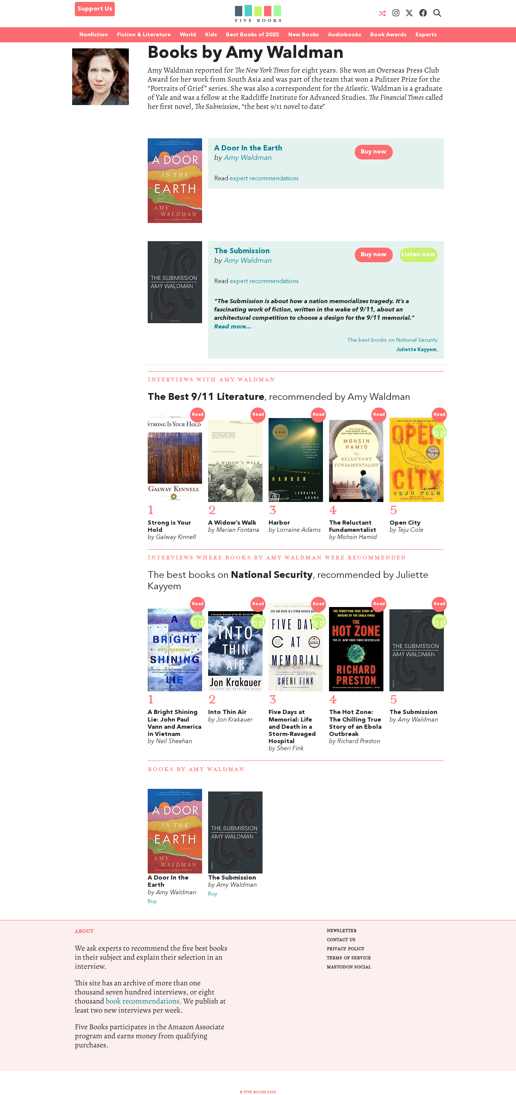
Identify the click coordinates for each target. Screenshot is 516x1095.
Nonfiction (93, 34)
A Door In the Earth (248, 148)
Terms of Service (349, 958)
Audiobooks (344, 34)
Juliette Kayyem (416, 349)
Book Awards (388, 34)
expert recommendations (264, 179)
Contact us (341, 940)
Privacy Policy (346, 949)
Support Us (94, 9)
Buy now (373, 152)
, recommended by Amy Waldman (279, 397)
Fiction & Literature (144, 34)
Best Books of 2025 (252, 34)
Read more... (233, 327)
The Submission (242, 251)
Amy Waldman (248, 158)
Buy (152, 901)
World (188, 34)
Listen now (418, 255)
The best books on (392, 340)
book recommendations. (144, 1001)
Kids (211, 34)
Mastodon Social (349, 967)
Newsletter (342, 931)
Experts (426, 34)
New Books (303, 34)
